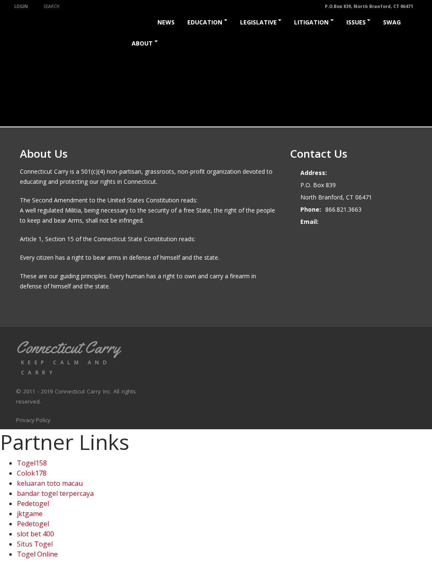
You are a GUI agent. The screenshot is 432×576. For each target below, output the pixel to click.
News (166, 22)
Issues (356, 22)
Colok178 (31, 473)
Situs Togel (35, 544)
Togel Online (37, 554)
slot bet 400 (35, 533)
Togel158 (32, 463)
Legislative (258, 22)
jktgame (30, 513)
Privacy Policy (33, 420)
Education (204, 22)
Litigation (311, 22)
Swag (392, 22)
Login (21, 6)
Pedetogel (33, 503)
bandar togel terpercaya (55, 493)
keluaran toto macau (50, 483)
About (142, 43)
